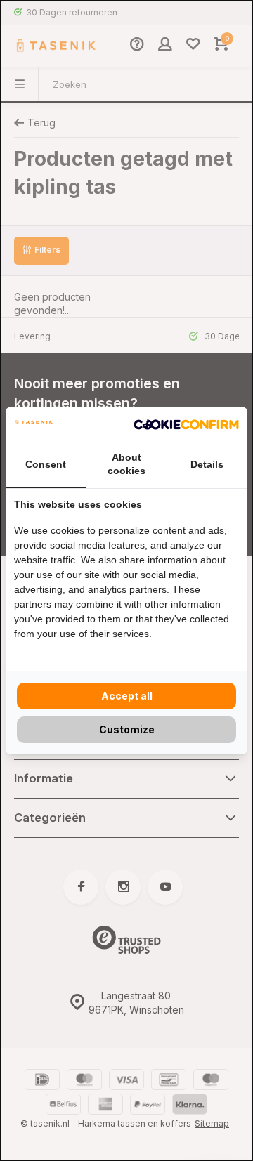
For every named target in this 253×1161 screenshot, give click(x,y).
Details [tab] (206, 464)
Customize (127, 729)
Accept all (127, 696)
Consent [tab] (45, 464)
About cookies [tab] (126, 464)
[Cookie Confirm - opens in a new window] (186, 424)
